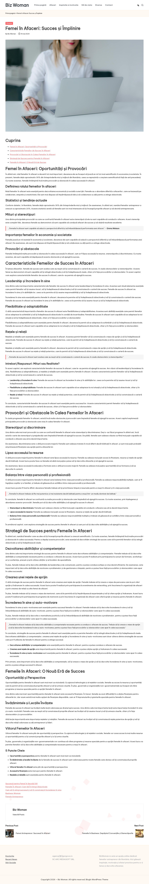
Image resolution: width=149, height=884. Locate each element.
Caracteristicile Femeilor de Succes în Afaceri (30, 150)
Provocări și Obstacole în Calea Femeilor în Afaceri (32, 154)
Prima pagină (10, 13)
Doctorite (9, 856)
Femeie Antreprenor (14, 796)
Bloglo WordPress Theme (97, 879)
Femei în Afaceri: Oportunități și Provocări (28, 146)
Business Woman (13, 793)
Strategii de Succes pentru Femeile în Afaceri (30, 158)
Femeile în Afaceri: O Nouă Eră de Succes (28, 162)
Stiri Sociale (10, 862)
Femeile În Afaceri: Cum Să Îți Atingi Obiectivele (26, 787)
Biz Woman (17, 5)
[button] (18, 814)
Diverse (9, 23)
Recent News (11, 859)
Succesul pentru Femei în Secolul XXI (21, 783)
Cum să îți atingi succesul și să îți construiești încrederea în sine (33, 790)
